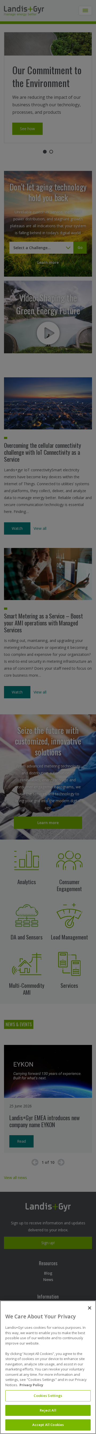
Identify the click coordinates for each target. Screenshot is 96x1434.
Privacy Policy (31, 1384)
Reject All (48, 1410)
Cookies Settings (48, 1395)
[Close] (89, 1308)
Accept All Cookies (48, 1424)
